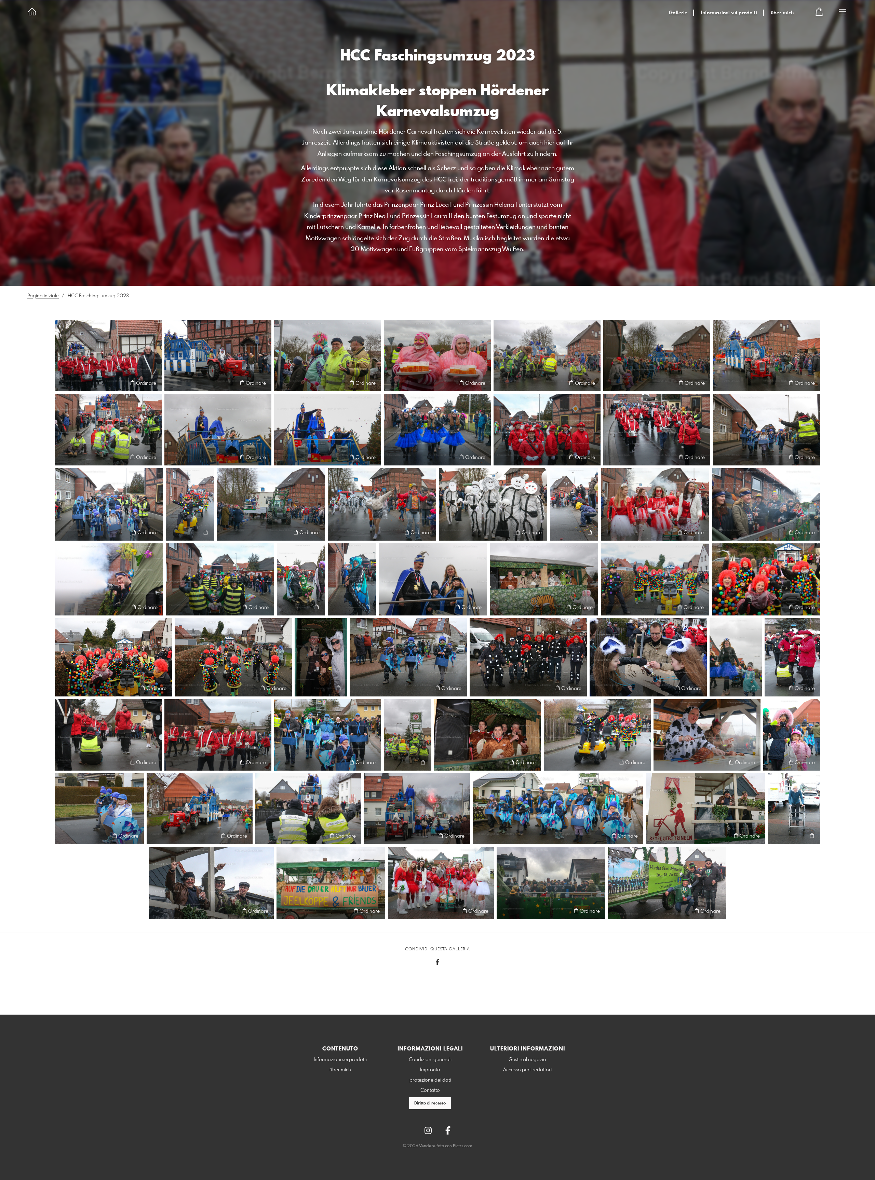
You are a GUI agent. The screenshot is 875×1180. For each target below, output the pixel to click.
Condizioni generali (430, 1059)
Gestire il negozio (527, 1059)
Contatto (430, 1090)
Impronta (430, 1070)
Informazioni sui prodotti (729, 13)
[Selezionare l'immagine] (63, 383)
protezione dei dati (430, 1080)
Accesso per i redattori (527, 1070)
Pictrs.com (462, 1146)
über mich (782, 13)
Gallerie (678, 13)
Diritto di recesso (430, 1103)
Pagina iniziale (43, 296)
